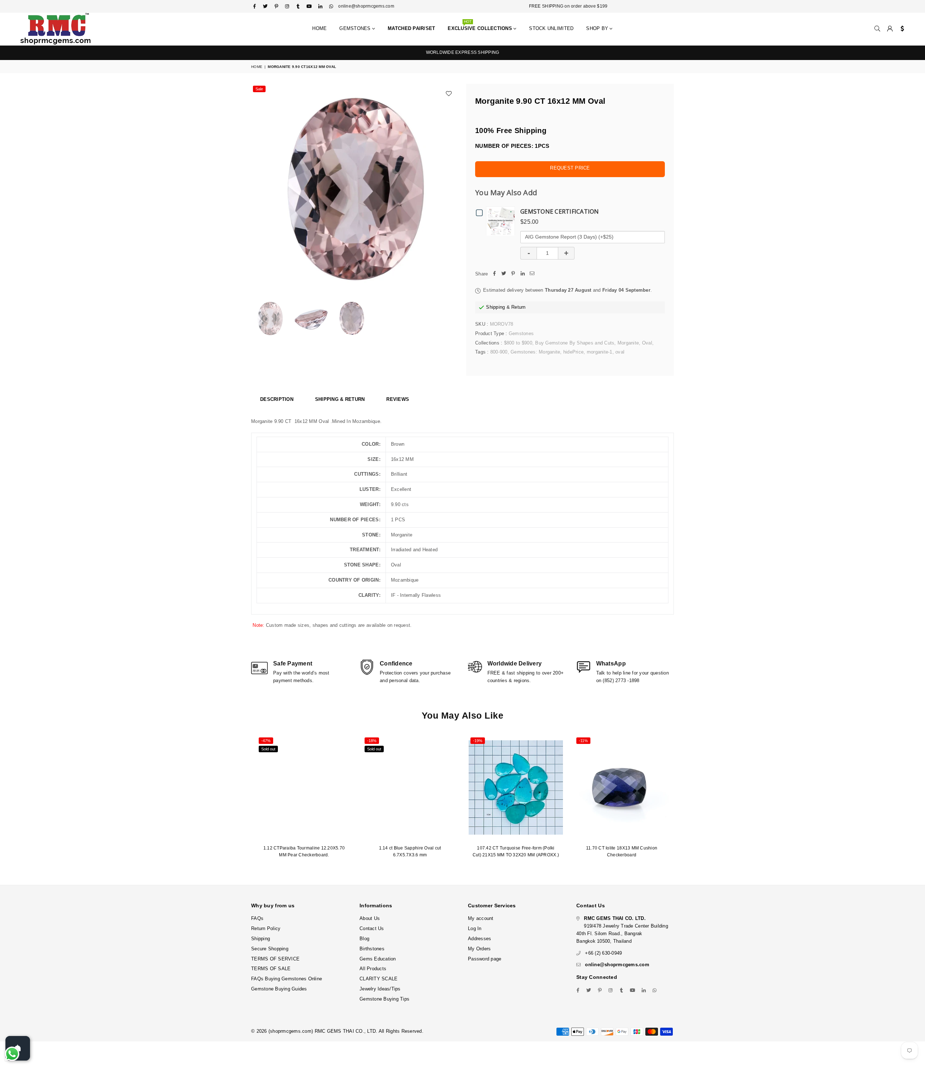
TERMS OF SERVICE (275, 959)
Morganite (628, 343)
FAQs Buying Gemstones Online (286, 978)
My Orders (479, 948)
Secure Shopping (269, 948)
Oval (647, 343)
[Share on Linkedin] (522, 274)
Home (319, 28)
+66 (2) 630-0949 (603, 953)
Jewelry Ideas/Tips (380, 989)
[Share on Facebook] (494, 274)
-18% (372, 741)
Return (518, 307)
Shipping (495, 307)
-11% (583, 741)
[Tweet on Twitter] (503, 274)
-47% (266, 741)
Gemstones (355, 28)
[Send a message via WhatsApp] (12, 1053)
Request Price (570, 168)
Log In (475, 928)
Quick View (502, 221)
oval (619, 352)
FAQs (257, 918)
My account (481, 918)
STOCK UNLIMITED (551, 28)
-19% (477, 741)
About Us (370, 918)
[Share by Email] (532, 274)
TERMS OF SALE (271, 968)
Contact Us (372, 928)
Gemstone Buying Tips (384, 999)
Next (450, 187)
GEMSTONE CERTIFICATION (559, 211)
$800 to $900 (518, 343)
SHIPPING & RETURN (340, 399)
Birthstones (372, 948)
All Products (373, 968)
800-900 (499, 352)
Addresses (479, 938)
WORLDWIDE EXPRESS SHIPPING (462, 52)
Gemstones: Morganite (535, 352)
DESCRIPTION (276, 399)
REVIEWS (397, 399)
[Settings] (900, 28)
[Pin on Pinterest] (513, 274)
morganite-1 (599, 352)
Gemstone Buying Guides (279, 989)
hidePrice (573, 352)
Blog (364, 938)
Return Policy (265, 928)
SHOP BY (598, 28)
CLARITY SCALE (378, 978)
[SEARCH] (877, 28)
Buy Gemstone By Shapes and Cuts (574, 343)
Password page (484, 959)
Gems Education (378, 959)
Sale (259, 89)
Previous (257, 187)
